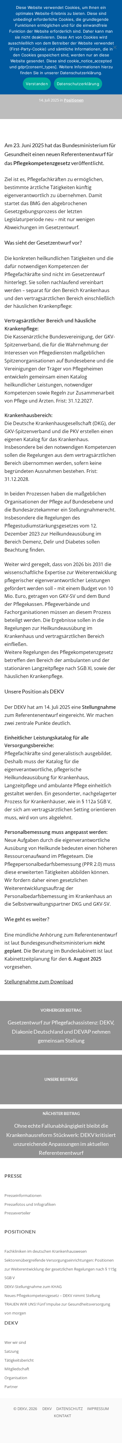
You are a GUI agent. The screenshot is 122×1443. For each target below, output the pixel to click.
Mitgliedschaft (16, 1368)
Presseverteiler (17, 1213)
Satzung (11, 1351)
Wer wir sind (15, 1342)
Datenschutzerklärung (78, 83)
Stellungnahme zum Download (38, 981)
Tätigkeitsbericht (19, 1360)
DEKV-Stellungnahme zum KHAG (33, 1286)
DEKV (47, 1408)
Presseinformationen (22, 1195)
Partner (11, 1386)
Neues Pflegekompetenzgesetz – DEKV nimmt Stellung (52, 1295)
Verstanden (37, 83)
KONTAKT (62, 1415)
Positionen (74, 100)
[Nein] (115, 47)
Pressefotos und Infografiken (30, 1204)
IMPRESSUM (98, 1408)
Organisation (15, 1377)
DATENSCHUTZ (69, 1408)
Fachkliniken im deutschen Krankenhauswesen (45, 1251)
